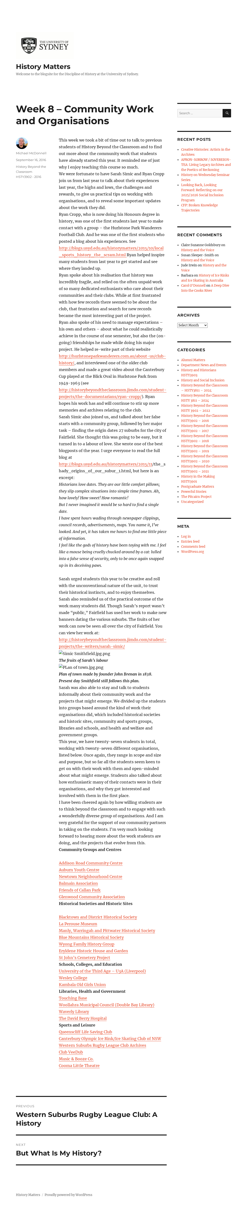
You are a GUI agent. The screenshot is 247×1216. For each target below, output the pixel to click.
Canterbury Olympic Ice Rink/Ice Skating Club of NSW (110, 1038)
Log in (186, 536)
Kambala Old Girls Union (82, 984)
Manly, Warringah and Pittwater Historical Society (107, 930)
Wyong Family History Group (86, 944)
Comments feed (193, 547)
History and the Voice (197, 250)
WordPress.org (192, 552)
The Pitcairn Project (196, 497)
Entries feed (190, 542)
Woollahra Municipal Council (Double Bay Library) (106, 1004)
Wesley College (73, 977)
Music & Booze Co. (76, 1058)
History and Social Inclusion (203, 380)
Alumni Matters (193, 360)
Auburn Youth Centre (79, 869)
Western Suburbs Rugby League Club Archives (102, 1045)
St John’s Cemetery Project (84, 957)
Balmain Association (78, 883)
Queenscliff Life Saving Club (85, 1031)
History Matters (43, 66)
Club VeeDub (71, 1052)
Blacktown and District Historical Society (98, 917)
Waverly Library (74, 1011)
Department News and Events (203, 365)
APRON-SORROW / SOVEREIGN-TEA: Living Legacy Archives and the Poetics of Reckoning (206, 165)
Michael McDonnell (31, 153)
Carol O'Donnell (193, 286)
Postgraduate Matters (197, 487)
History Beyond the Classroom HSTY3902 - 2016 (31, 172)
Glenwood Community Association (92, 896)
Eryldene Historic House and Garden (93, 950)
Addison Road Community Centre (91, 863)
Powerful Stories (193, 492)
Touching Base (73, 998)
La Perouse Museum (78, 923)
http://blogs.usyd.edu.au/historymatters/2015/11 (105, 464)
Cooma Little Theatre (79, 1065)
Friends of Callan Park (80, 890)
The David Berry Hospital (83, 1018)
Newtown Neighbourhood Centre (90, 876)
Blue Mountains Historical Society (91, 937)
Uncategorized (192, 502)
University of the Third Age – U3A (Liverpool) (102, 971)
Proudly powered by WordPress (68, 1195)
